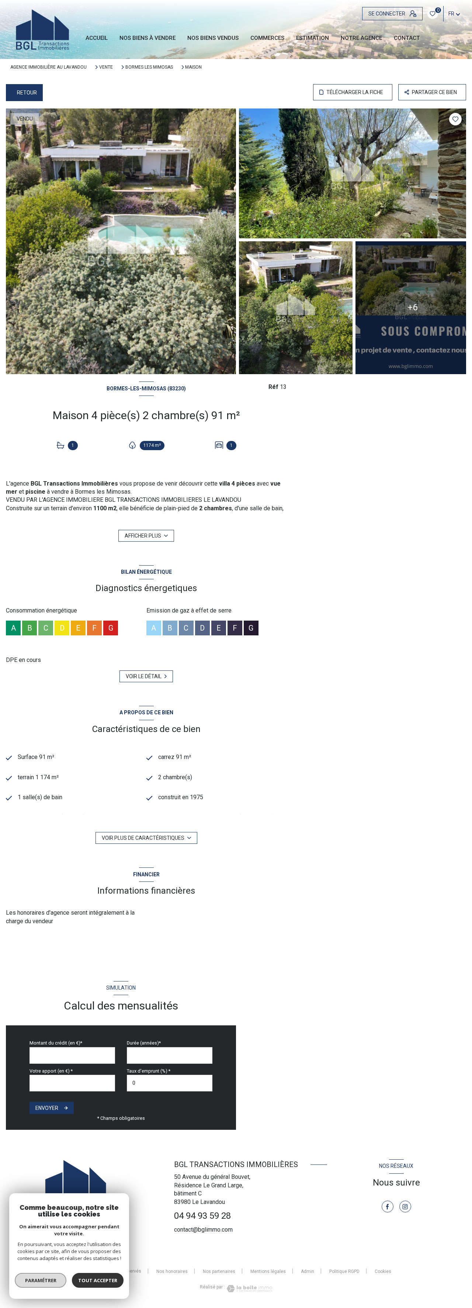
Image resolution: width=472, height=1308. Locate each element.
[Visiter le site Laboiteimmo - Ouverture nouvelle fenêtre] (248, 1288)
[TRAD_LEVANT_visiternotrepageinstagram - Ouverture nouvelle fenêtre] (405, 1206)
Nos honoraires (172, 1271)
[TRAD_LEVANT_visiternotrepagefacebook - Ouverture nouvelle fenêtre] (387, 1206)
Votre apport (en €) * (51, 1071)
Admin (307, 1271)
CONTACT (407, 38)
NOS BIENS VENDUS (213, 38)
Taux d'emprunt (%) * (148, 1071)
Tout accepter (97, 1280)
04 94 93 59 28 (202, 1216)
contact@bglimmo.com (203, 1229)
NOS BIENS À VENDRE (147, 38)
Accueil (97, 38)
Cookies (383, 1271)
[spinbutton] (169, 1083)
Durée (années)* (144, 1043)
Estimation (312, 38)
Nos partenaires (219, 1271)
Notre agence (361, 38)
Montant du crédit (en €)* (56, 1043)
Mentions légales (268, 1271)
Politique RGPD (344, 1271)
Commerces (267, 38)
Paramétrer (40, 1280)
